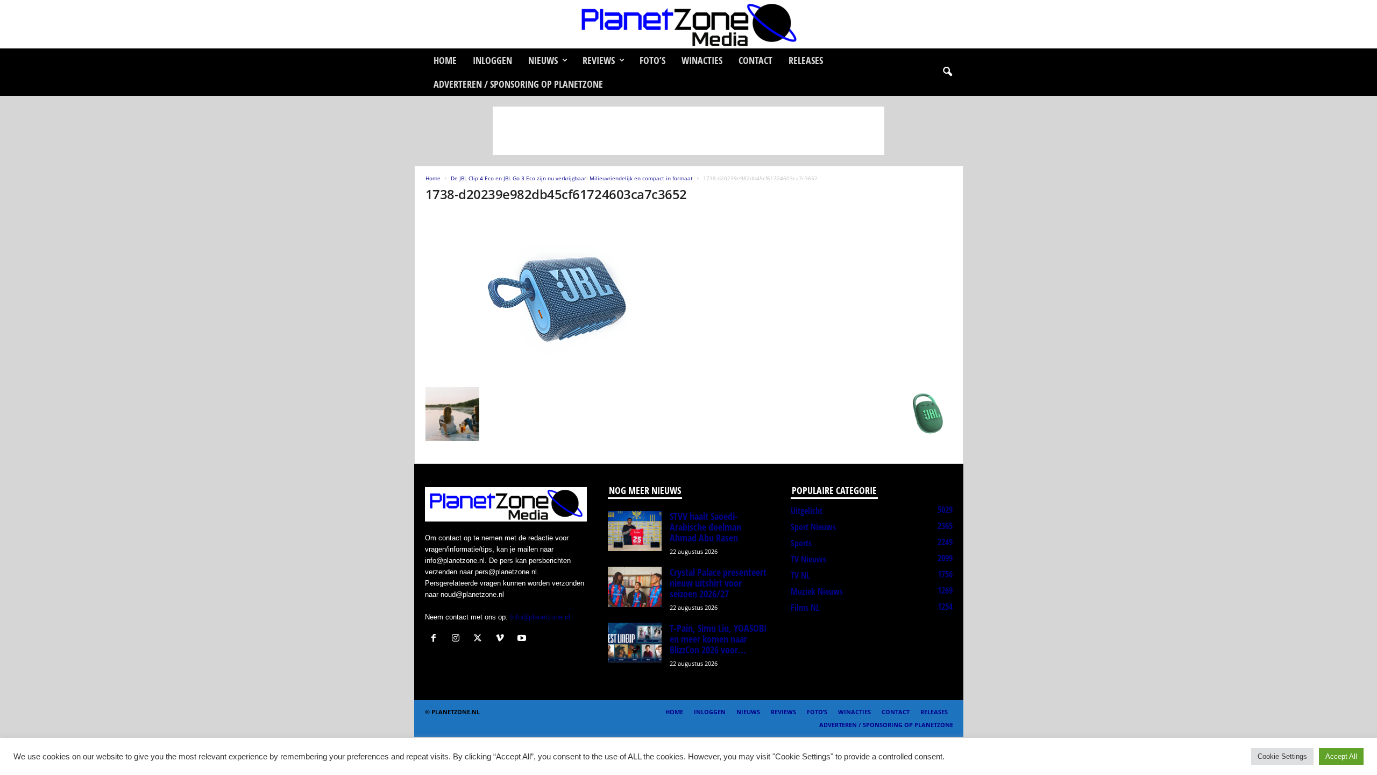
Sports (801, 543)
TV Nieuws (808, 559)
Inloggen (492, 60)
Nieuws (543, 60)
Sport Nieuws (813, 527)
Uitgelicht (806, 511)
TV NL (800, 575)
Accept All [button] (1341, 756)
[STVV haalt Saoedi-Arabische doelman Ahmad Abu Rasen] (635, 531)
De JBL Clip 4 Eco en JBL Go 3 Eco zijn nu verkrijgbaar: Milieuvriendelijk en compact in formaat (572, 178)
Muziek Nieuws (817, 591)
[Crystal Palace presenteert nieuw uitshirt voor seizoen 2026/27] (635, 587)
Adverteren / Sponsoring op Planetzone (518, 84)
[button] (947, 72)
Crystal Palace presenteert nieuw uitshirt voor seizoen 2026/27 (718, 583)
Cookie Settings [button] (1282, 756)
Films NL (805, 608)
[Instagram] (458, 639)
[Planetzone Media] (688, 24)
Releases (806, 60)
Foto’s (652, 60)
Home (445, 60)
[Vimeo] (502, 639)
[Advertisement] (688, 131)
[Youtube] (523, 639)
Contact (755, 60)
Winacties (702, 60)
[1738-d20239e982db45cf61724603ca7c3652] (689, 298)
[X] (480, 639)
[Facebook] (436, 639)
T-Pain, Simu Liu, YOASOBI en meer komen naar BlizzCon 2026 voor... (718, 639)
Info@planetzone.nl (540, 617)
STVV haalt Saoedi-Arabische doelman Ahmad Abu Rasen (705, 527)
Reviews (599, 60)
